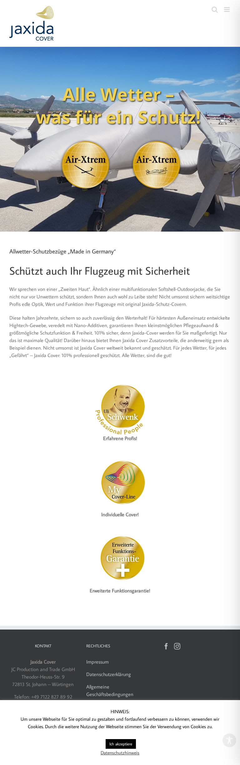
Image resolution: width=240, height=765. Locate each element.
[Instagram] (177, 646)
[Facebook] (166, 646)
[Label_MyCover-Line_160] (120, 457)
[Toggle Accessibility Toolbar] (229, 740)
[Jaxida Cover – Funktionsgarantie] (120, 533)
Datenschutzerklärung (108, 674)
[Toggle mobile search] (215, 9)
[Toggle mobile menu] (227, 9)
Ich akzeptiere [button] (120, 743)
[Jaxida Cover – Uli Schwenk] (120, 381)
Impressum (97, 662)
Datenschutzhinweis (120, 753)
